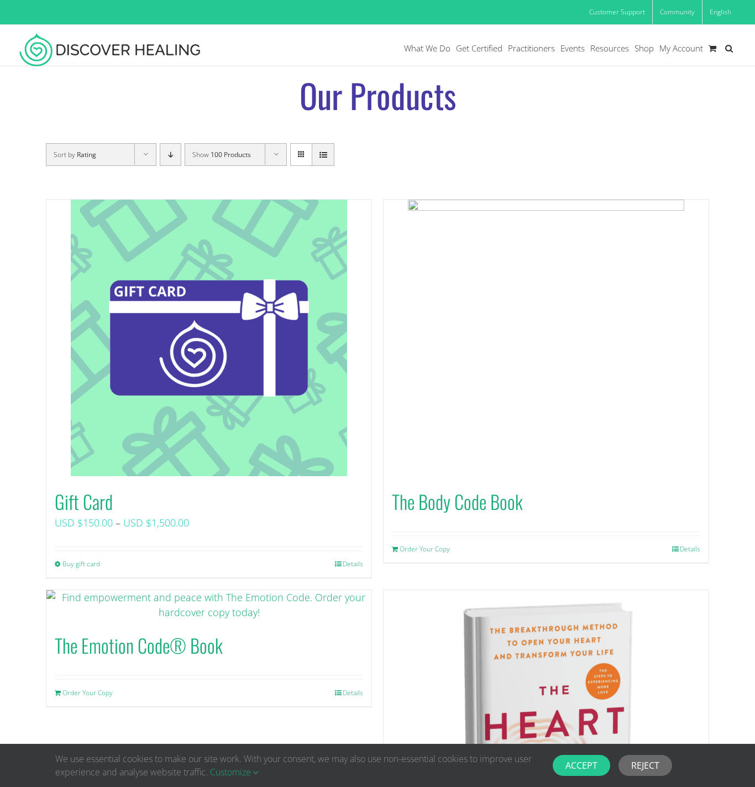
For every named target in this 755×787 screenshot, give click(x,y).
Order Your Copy (425, 549)
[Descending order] (170, 154)
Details (353, 564)
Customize (231, 772)
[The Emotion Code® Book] (208, 605)
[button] (729, 48)
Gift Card (84, 501)
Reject (645, 765)
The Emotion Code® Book (139, 645)
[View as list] (323, 154)
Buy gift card (81, 564)
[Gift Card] (208, 338)
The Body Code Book (457, 501)
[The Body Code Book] (546, 338)
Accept (581, 765)
